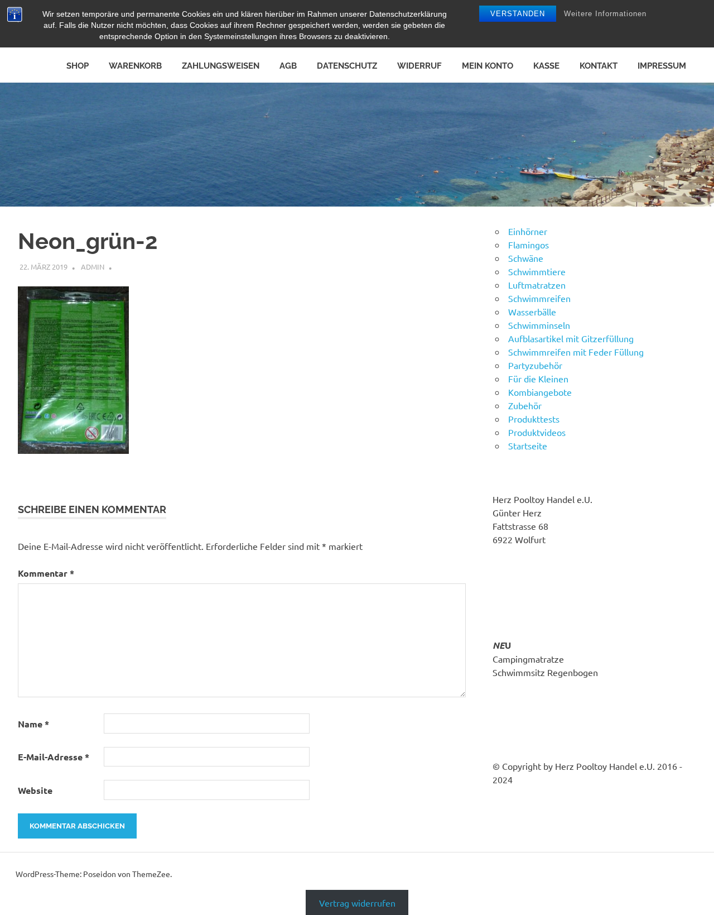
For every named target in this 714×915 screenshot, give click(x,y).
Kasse (546, 66)
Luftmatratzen (537, 284)
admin (92, 266)
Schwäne (525, 258)
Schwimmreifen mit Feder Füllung (576, 351)
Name (33, 724)
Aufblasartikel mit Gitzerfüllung (571, 338)
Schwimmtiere (537, 271)
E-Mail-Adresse (53, 757)
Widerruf (419, 66)
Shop (77, 66)
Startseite (527, 445)
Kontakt (598, 66)
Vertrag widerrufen (357, 902)
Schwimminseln (539, 324)
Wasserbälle (532, 311)
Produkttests (533, 418)
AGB (288, 66)
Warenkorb (135, 66)
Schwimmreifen (539, 298)
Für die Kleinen (538, 378)
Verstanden (517, 13)
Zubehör (525, 405)
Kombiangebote (540, 391)
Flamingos (528, 244)
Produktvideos (537, 432)
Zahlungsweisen (220, 66)
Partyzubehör (535, 365)
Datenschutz (347, 66)
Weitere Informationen (605, 13)
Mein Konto (487, 66)
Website (35, 790)
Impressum (662, 66)
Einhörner (527, 231)
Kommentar (46, 573)
